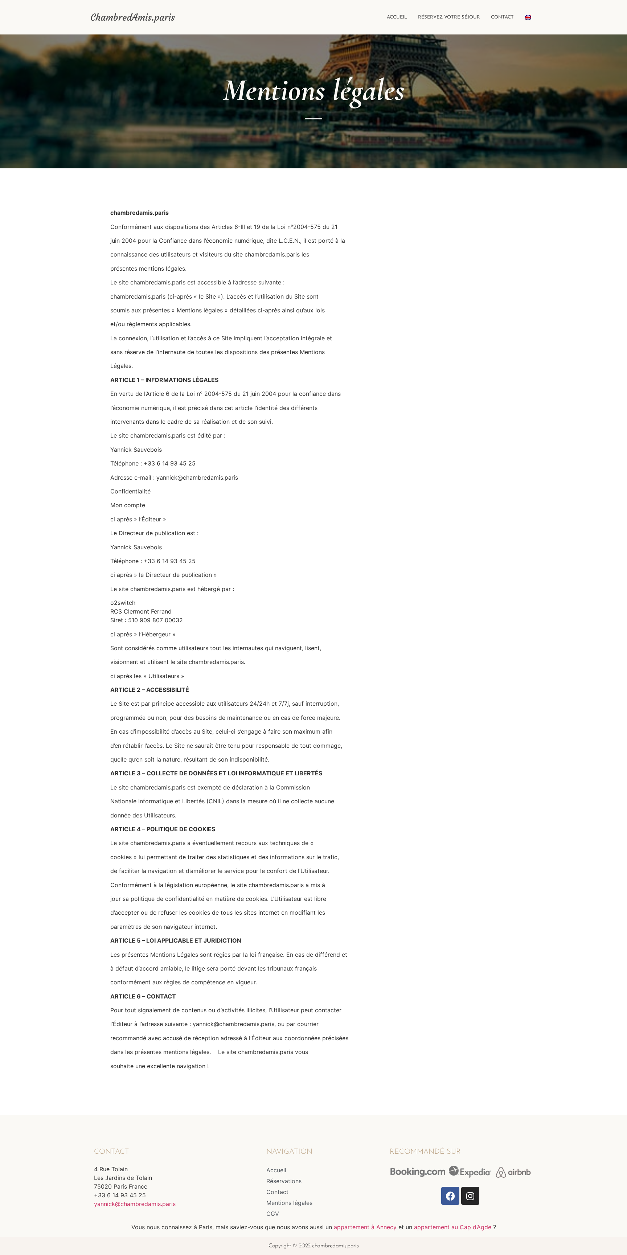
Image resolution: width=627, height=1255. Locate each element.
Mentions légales (289, 1202)
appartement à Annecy (365, 1227)
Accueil (397, 17)
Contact (502, 17)
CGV (272, 1213)
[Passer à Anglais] (528, 17)
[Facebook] (450, 1196)
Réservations (284, 1181)
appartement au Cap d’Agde (452, 1227)
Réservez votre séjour (449, 17)
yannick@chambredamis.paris (135, 1203)
